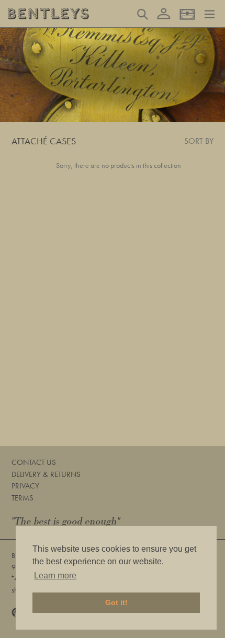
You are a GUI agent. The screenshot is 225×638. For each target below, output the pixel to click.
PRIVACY (25, 486)
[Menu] (209, 13)
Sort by (198, 140)
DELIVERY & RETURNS (46, 474)
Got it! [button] (116, 602)
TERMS (22, 498)
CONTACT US (34, 462)
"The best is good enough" (66, 521)
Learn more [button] (55, 575)
